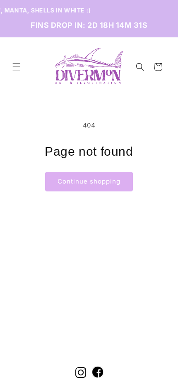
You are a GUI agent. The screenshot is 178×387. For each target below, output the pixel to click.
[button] (16, 67)
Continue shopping (89, 181)
